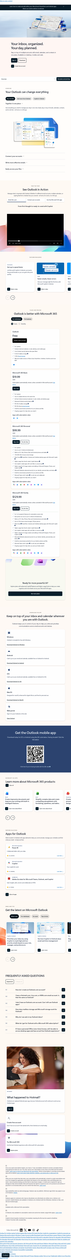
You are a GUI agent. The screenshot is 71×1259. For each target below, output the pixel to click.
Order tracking (66, 1235)
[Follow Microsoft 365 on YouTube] (29, 1230)
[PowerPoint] (24, 484)
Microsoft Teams (53, 1243)
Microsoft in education (42, 1237)
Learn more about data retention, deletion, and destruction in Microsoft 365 (37, 1173)
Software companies (18, 1247)
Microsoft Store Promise (19, 1237)
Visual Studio (28, 1247)
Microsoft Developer (18, 1245)
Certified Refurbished (6, 1237)
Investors (2, 1250)
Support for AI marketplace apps (42, 1245)
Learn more (42, 1185)
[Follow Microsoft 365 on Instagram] (33, 1230)
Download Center (39, 1235)
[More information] (27, 353)
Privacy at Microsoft (60, 1247)
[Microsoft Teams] (41, 484)
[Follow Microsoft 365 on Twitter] (25, 1230)
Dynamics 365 (22, 1243)
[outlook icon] (13, 364)
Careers (34, 1247)
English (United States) (6, 1252)
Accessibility (21, 1250)
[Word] (17, 484)
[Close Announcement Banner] (63, 6)
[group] (20, 277)
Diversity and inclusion (11, 1250)
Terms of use (46, 1256)
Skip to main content (6, 1)
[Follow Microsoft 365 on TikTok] (37, 1230)
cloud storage (21, 356)
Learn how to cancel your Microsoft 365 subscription (24, 1171)
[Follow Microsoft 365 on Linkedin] (21, 1230)
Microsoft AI (3, 1243)
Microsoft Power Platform (41, 1243)
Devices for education (55, 1237)
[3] (6, 1188)
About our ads (4, 1258)
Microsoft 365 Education (14, 1239)
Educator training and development (47, 1239)
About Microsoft (41, 1247)
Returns (60, 1235)
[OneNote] (31, 484)
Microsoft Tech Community (58, 1245)
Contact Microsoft (24, 1256)
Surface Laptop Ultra (21, 1233)
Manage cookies (38, 1256)
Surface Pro (3, 1233)
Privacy (32, 1256)
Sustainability (29, 1250)
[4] (6, 1195)
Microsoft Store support (50, 1235)
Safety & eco (61, 1256)
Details (15, 1192)
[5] (6, 1204)
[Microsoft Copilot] (13, 484)
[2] (6, 1176)
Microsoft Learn (28, 1245)
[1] (6, 1165)
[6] (6, 1210)
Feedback (5, 1255)
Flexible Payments (31, 1237)
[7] (6, 1215)
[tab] (10, 98)
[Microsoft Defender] (38, 484)
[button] (28, 79)
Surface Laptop (11, 1233)
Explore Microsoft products (7, 1235)
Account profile (29, 1235)
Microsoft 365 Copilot (64, 1243)
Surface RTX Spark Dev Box (34, 1233)
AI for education (9, 1241)
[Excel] (20, 484)
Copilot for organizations (50, 1233)
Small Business (4, 1245)
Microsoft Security (12, 1243)
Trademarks (54, 1256)
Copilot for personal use (63, 1233)
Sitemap (17, 1256)
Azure (10, 1245)
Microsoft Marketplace (6, 1247)
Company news (50, 1247)
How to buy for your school (29, 1239)
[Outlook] (13, 418)
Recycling (67, 1256)
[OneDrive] (17, 418)
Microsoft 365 (30, 1243)
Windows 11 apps (20, 1235)
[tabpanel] (35, 137)
